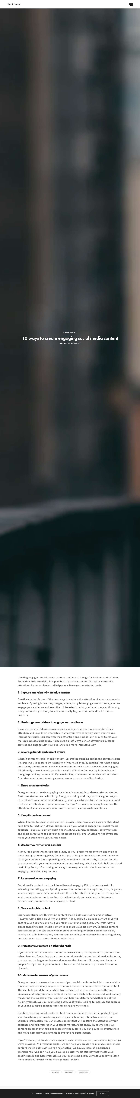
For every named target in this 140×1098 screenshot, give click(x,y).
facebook (69, 1072)
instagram (83, 1072)
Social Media (70, 332)
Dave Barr (64, 343)
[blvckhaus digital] (13, 4)
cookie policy (88, 1093)
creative (55, 1072)
